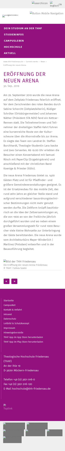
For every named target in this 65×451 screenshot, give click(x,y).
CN (60, 4)
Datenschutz (10, 318)
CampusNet (9, 305)
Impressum (9, 328)
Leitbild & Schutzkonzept (16, 323)
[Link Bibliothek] (37, 426)
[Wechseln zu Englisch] (53, 5)
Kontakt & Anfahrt (13, 309)
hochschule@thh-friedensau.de (31, 388)
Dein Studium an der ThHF (23, 28)
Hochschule (13, 47)
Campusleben (14, 40)
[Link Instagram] (13, 432)
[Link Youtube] (12, 439)
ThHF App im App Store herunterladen (23, 337)
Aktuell (10, 53)
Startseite (9, 300)
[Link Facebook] (35, 432)
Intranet (8, 314)
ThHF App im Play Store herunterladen (23, 341)
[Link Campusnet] (14, 426)
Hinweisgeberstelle (13, 332)
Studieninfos (14, 34)
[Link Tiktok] (54, 432)
